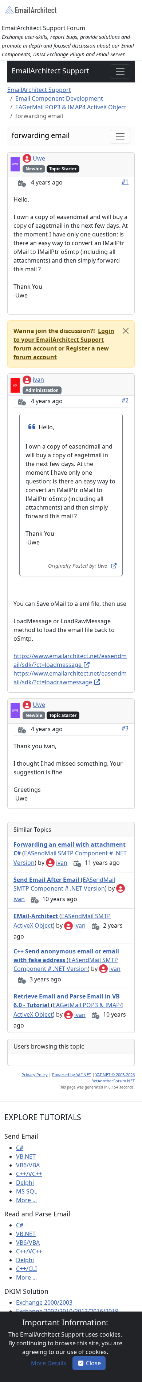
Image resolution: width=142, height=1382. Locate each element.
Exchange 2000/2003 (44, 1302)
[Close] (125, 331)
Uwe (39, 158)
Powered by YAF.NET (71, 1074)
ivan (38, 380)
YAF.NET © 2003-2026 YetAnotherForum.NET (113, 1077)
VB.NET (26, 1156)
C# (19, 1148)
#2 (125, 400)
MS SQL (26, 1191)
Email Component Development (59, 98)
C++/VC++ (29, 1174)
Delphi (25, 1183)
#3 (125, 728)
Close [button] (93, 1363)
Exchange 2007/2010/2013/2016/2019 (67, 1311)
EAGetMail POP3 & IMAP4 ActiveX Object (70, 107)
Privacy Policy (34, 1074)
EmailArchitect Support (50, 71)
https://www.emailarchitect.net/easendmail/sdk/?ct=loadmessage (70, 660)
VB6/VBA (28, 1165)
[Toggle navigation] (120, 71)
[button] (63, 339)
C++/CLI (26, 1269)
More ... (26, 1200)
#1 (125, 182)
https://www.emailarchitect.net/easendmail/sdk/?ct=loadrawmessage (70, 677)
